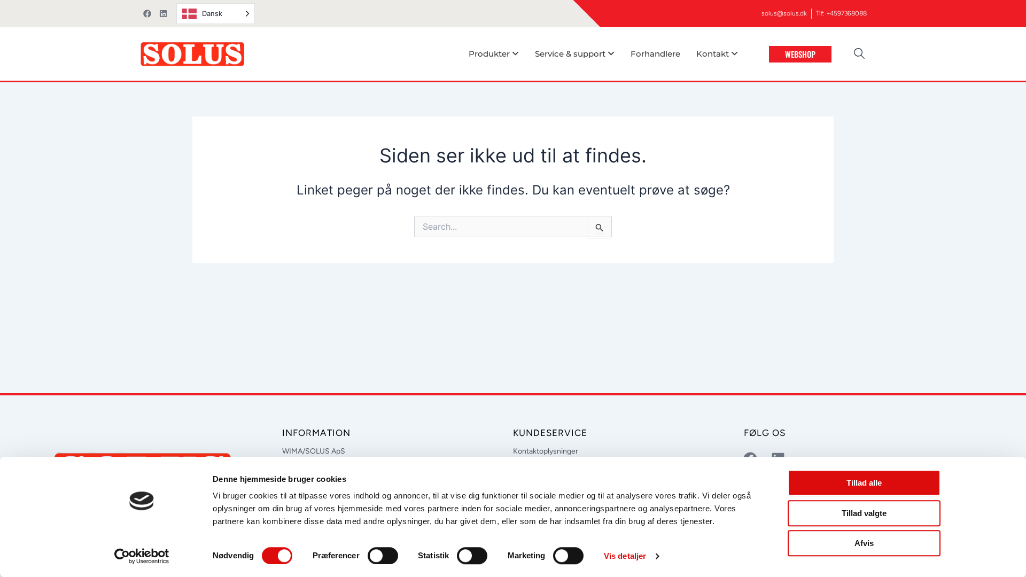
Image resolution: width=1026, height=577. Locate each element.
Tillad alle (864, 482)
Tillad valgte (864, 513)
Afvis (864, 543)
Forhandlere (655, 54)
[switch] (383, 555)
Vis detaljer (625, 555)
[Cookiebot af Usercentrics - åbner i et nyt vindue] (142, 556)
